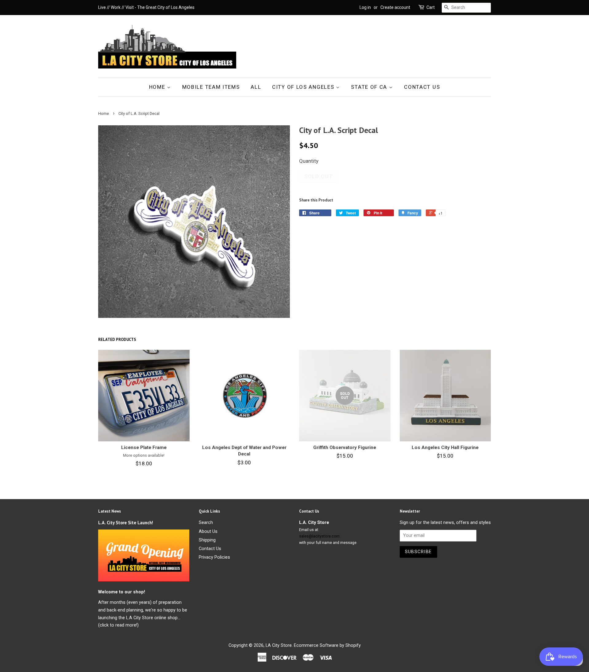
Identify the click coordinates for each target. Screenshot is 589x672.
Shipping (207, 540)
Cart (430, 7)
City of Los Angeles (304, 87)
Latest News (109, 511)
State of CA (370, 87)
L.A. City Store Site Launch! (125, 522)
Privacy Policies (214, 557)
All (256, 87)
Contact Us (422, 87)
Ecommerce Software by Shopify (327, 645)
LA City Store (279, 645)
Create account (395, 7)
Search (206, 522)
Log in (365, 7)
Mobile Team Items (211, 87)
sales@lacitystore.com (319, 536)
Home (158, 87)
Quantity (308, 161)
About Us (208, 531)
